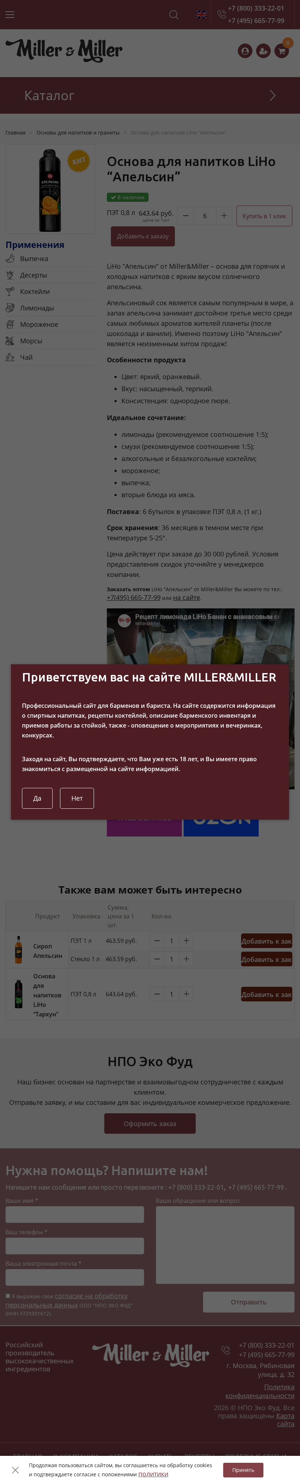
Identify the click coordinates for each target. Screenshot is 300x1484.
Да (37, 798)
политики (153, 1473)
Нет (77, 798)
